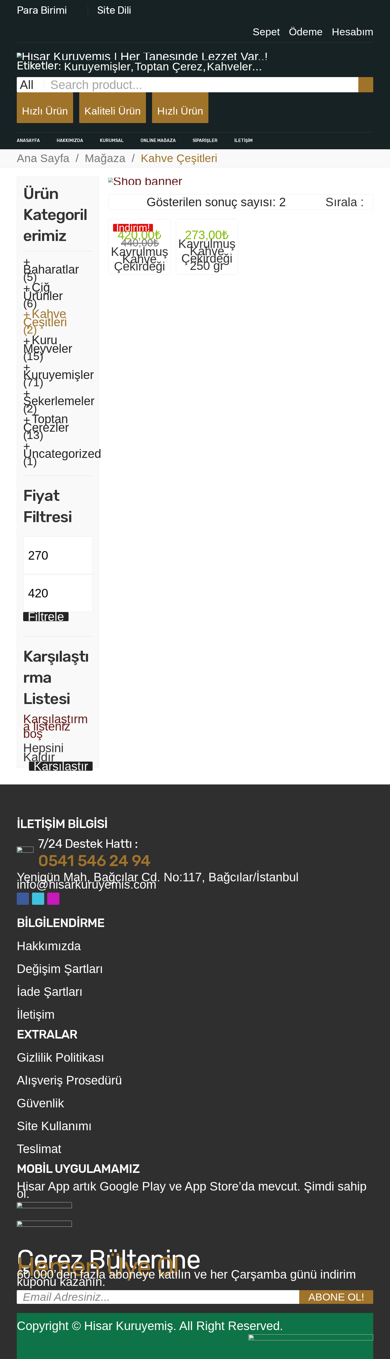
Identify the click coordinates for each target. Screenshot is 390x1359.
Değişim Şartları (60, 968)
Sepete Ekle (140, 262)
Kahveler (229, 66)
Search (365, 84)
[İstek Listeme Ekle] (161, 226)
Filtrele (46, 616)
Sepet (266, 31)
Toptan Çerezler (46, 423)
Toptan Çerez (169, 66)
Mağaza (105, 158)
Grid (117, 202)
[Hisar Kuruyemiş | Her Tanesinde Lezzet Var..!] (142, 55)
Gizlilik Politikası (60, 1057)
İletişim (36, 1014)
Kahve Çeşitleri (45, 318)
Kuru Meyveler (47, 344)
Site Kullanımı (54, 1126)
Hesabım (352, 31)
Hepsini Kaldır (43, 752)
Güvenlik (40, 1103)
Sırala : (344, 202)
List (126, 202)
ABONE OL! (336, 1297)
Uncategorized (62, 452)
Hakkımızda (49, 946)
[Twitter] (38, 899)
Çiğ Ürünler (43, 291)
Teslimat (39, 1149)
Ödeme (306, 31)
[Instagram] (53, 899)
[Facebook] (23, 899)
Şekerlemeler (58, 399)
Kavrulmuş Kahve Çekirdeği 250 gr (207, 254)
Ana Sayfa (43, 158)
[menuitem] (28, 141)
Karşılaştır (61, 766)
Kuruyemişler (97, 66)
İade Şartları (50, 991)
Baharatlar (51, 268)
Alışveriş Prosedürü (69, 1080)
